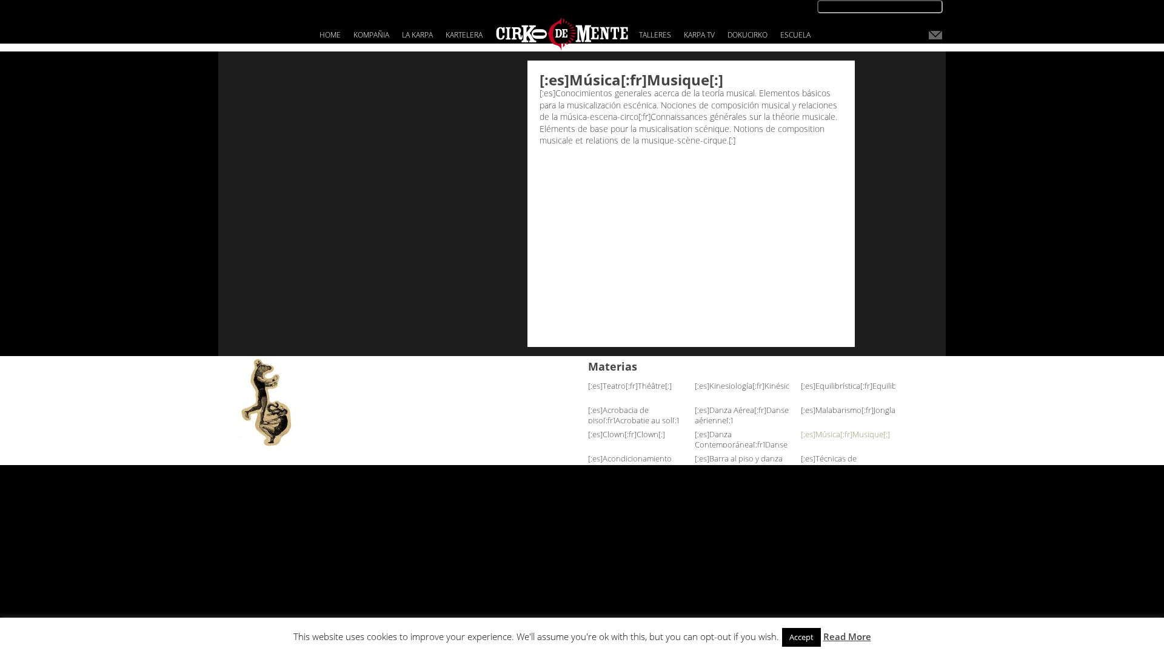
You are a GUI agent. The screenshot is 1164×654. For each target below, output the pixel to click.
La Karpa (417, 35)
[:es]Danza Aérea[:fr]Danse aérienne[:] (742, 415)
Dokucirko (748, 35)
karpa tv (699, 35)
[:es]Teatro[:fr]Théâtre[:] (630, 385)
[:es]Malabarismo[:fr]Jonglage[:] (856, 410)
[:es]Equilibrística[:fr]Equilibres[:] (857, 385)
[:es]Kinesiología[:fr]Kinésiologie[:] (754, 385)
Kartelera (464, 35)
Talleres (655, 35)
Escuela (795, 35)
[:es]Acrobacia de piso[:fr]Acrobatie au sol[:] (633, 415)
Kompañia (371, 35)
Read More (847, 636)
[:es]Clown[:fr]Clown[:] (626, 434)
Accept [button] (801, 637)
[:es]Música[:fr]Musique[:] (845, 434)
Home (330, 35)
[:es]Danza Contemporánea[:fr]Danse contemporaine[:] (741, 444)
